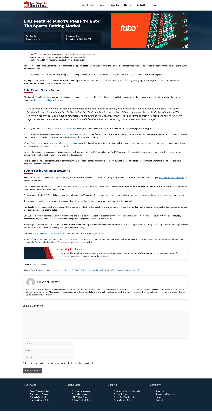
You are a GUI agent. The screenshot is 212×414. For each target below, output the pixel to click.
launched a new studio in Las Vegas (55, 233)
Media (95, 270)
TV (139, 270)
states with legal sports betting (63, 143)
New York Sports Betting (40, 400)
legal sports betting (42, 100)
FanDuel (75, 270)
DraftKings (41, 270)
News (155, 5)
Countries (115, 5)
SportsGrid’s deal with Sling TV (77, 134)
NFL (112, 270)
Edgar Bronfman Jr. (55, 270)
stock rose (67, 128)
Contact (159, 400)
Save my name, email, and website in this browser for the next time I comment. (59, 363)
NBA (107, 270)
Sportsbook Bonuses (81, 391)
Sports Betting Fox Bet (126, 270)
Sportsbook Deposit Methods (127, 391)
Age (83, 5)
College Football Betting (82, 400)
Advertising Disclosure (165, 394)
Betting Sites (142, 5)
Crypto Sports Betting (123, 400)
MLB (101, 270)
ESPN (67, 270)
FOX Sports (86, 270)
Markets (127, 5)
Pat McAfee (95, 152)
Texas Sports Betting (39, 394)
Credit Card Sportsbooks (124, 397)
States (102, 5)
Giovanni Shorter (33, 39)
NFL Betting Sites (79, 397)
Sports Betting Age (80, 394)
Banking (90, 5)
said (170, 108)
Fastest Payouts (121, 394)
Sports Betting (39, 264)
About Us (160, 391)
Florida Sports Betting (39, 391)
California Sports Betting (40, 397)
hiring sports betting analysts (171, 177)
